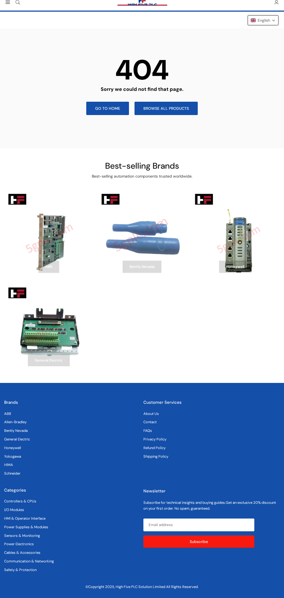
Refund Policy (154, 447)
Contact (150, 422)
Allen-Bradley (15, 422)
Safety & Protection (20, 569)
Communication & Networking (29, 561)
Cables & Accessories (22, 552)
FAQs (147, 430)
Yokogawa (12, 456)
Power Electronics (19, 544)
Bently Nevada (16, 430)
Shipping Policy (155, 456)
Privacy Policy (154, 439)
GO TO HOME (107, 108)
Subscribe (199, 541)
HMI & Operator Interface (24, 518)
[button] (263, 20)
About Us (151, 413)
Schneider (12, 473)
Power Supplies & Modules (26, 527)
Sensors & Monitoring (22, 535)
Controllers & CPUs (20, 501)
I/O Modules (14, 509)
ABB (7, 413)
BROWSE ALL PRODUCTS (166, 108)
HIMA (8, 464)
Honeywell (12, 447)
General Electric (17, 439)
